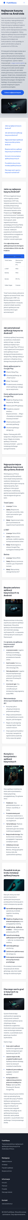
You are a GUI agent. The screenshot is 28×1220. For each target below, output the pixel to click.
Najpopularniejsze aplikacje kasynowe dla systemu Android (14, 142)
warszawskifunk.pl (7, 1204)
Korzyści (4, 1182)
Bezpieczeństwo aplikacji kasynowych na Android (13, 150)
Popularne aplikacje (7, 1168)
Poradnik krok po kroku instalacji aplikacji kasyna (13, 164)
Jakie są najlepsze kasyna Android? (13, 127)
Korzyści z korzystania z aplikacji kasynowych (13, 157)
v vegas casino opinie (17, 63)
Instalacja (4, 1164)
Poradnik (4, 1189)
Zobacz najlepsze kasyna (12, 92)
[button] (24, 3)
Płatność (4, 1186)
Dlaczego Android (7, 1192)
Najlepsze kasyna (7, 1161)
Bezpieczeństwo (7, 1171)
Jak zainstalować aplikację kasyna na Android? (13, 134)
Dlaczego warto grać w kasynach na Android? (12, 171)
